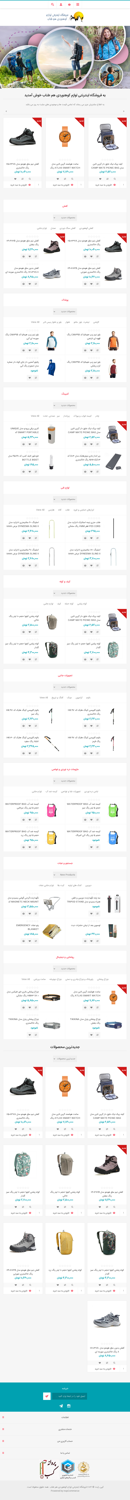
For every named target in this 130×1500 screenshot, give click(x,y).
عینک (69, 698)
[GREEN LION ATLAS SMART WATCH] (65, 137)
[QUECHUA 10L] (52, 622)
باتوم (88, 698)
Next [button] (6, 111)
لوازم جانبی (42, 228)
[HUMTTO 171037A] (52, 274)
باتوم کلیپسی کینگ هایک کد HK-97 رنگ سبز (22, 712)
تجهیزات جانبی (65, 676)
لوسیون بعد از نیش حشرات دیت (85, 925)
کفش (65, 206)
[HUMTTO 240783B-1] (113, 274)
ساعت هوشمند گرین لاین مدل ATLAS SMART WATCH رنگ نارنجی (65, 168)
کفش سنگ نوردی (67, 228)
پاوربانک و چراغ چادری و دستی (79, 979)
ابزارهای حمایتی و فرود (83, 510)
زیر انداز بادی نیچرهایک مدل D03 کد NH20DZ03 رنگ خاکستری (83, 458)
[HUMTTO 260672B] (52, 247)
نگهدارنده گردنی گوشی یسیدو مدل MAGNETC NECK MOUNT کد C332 (23, 902)
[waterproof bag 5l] (113, 810)
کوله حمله (69, 604)
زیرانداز (66, 416)
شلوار (67, 322)
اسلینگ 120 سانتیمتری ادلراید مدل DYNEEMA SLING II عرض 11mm (84, 552)
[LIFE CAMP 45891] (52, 462)
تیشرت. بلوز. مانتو (81, 322)
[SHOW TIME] (52, 931)
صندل (53, 228)
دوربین (88, 885)
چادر (97, 416)
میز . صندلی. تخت (51, 416)
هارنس (51, 510)
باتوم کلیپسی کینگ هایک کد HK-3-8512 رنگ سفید (22, 739)
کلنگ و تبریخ (57, 698)
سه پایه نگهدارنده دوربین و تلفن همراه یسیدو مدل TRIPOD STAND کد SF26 (83, 902)
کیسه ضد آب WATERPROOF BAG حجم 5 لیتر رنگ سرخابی (22, 806)
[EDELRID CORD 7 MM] (113, 528)
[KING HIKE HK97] (113, 716)
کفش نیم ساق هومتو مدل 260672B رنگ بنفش (23, 243)
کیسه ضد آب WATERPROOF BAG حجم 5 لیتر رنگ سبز (83, 806)
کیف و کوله (65, 582)
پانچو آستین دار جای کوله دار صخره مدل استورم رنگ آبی (23, 364)
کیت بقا (61, 885)
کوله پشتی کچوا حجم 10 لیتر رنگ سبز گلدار (83, 646)
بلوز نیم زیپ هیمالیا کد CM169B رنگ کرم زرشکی (83, 364)
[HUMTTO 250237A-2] (22, 137)
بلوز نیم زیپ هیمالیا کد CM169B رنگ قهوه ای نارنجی (83, 336)
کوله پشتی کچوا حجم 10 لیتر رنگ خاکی (24, 618)
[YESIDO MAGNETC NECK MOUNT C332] (52, 904)
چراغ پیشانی (102, 979)
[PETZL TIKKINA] (113, 1025)
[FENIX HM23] (52, 998)
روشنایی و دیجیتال (65, 957)
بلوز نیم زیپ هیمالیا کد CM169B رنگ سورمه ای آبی (22, 336)
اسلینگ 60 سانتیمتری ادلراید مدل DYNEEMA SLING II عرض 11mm (22, 524)
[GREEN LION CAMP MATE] (107, 137)
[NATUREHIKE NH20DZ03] (113, 462)
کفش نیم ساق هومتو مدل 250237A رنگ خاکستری (22, 166)
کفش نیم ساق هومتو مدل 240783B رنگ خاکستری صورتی (84, 270)
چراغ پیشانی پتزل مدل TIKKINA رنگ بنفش (85, 1021)
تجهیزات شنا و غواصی (71, 792)
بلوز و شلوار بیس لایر (52, 322)
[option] (107, 155)
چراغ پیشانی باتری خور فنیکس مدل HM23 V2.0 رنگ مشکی (23, 994)
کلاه (59, 510)
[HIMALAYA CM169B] (113, 340)
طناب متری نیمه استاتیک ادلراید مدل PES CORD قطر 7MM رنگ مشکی (84, 524)
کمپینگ (65, 394)
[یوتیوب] (61, 1405)
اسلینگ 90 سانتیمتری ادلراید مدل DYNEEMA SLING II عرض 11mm (22, 552)
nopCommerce (71, 1491)
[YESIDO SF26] (113, 904)
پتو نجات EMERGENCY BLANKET (27, 927)
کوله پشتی (82, 604)
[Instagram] (68, 1405)
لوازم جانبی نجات (46, 885)
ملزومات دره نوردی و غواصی (65, 769)
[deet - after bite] (113, 931)
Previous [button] (124, 111)
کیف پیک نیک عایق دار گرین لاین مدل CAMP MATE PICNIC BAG (107, 166)
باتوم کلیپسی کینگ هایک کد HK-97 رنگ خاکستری (84, 712)
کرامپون (79, 698)
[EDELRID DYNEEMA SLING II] (52, 528)
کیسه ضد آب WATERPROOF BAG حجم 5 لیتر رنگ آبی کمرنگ (83, 833)
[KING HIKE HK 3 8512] (52, 743)
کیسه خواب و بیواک (82, 416)
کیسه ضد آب (51, 792)
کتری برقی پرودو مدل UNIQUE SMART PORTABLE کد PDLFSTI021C (25, 432)
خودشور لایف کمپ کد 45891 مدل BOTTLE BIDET (23, 458)
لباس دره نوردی (91, 792)
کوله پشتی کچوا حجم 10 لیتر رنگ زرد (65, 1270)
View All (35, 322)
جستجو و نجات (65, 863)
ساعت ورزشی (40, 979)
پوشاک (65, 300)
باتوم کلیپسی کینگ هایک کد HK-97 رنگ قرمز (84, 739)
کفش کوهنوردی (86, 228)
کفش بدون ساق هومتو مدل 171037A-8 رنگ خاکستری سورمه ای (22, 270)
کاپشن (96, 322)
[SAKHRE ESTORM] (52, 368)
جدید (124, 121)
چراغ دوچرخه (55, 979)
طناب (67, 510)
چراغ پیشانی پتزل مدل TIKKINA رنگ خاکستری (23, 1021)
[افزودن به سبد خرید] (85, 256)
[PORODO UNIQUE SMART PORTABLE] (52, 434)
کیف (59, 604)
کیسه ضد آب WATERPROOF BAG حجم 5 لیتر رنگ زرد (22, 833)
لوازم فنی (65, 488)
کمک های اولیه (74, 885)
